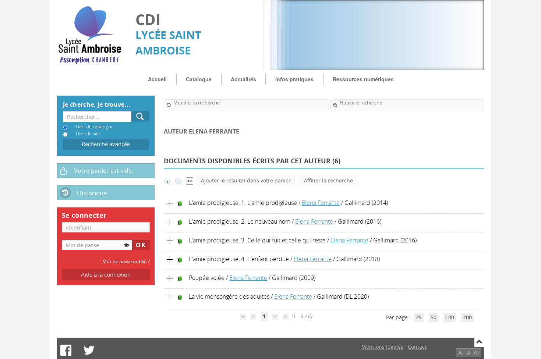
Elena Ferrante (321, 203)
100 (449, 317)
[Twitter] (89, 350)
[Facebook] (66, 350)
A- (461, 352)
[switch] (126, 245)
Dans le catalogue (95, 127)
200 (467, 317)
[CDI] (93, 35)
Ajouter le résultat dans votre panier (246, 180)
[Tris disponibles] (189, 180)
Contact (417, 346)
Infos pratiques (294, 79)
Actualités (243, 79)
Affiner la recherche (328, 180)
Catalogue (199, 79)
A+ (477, 352)
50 (433, 317)
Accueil (157, 79)
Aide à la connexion (106, 274)
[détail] (170, 203)
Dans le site (88, 134)
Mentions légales (382, 346)
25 (419, 317)
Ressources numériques (363, 79)
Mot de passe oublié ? (126, 262)
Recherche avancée (106, 144)
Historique (92, 193)
